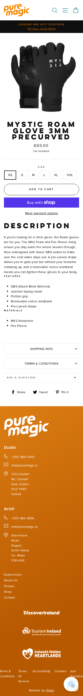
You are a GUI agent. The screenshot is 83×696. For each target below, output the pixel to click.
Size (41, 166)
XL (56, 175)
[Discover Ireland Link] (41, 613)
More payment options (41, 213)
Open (50, 690)
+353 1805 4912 (23, 457)
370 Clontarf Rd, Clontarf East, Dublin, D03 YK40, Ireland (20, 484)
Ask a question (21, 377)
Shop (8, 591)
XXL (70, 175)
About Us (11, 580)
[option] (41, 27)
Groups (9, 586)
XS (10, 175)
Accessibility (42, 671)
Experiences (13, 574)
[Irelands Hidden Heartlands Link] (41, 658)
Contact (9, 597)
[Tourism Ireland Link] (41, 636)
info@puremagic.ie (24, 465)
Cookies (60, 671)
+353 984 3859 (22, 518)
